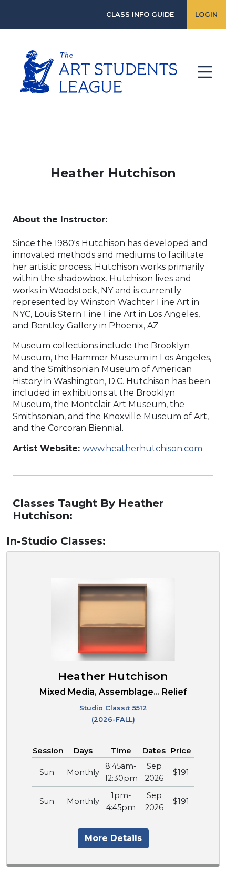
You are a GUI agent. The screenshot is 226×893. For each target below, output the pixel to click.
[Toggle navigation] (205, 71)
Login (206, 14)
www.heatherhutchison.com (142, 448)
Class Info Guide (140, 14)
